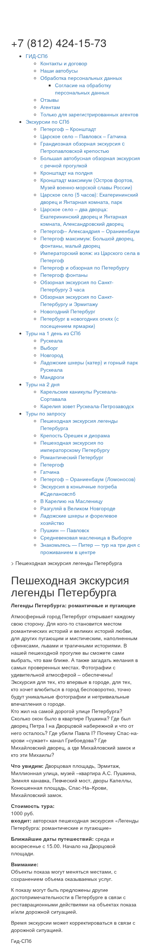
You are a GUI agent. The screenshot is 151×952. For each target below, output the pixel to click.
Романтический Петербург (71, 457)
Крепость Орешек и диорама (75, 435)
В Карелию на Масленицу (71, 500)
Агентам (50, 107)
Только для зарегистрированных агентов (89, 114)
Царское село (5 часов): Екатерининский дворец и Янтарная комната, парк (89, 198)
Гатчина (49, 471)
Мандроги (52, 376)
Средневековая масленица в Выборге (86, 537)
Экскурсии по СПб (47, 121)
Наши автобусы (59, 70)
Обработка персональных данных (81, 77)
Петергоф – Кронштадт (68, 128)
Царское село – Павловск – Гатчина (83, 136)
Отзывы (49, 99)
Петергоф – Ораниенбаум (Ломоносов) (88, 479)
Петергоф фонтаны (64, 274)
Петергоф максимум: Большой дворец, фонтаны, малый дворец (87, 242)
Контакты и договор (63, 63)
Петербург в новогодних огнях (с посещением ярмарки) (79, 322)
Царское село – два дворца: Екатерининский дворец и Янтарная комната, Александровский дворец (83, 216)
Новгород (51, 355)
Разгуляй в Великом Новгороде (77, 508)
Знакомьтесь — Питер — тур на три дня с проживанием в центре (90, 548)
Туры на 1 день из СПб (53, 333)
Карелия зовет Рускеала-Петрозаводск (87, 406)
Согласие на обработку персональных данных (83, 88)
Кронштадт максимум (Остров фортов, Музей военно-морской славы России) (86, 183)
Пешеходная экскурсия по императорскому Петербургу (75, 446)
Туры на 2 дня (43, 384)
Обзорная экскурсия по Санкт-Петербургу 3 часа (77, 285)
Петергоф (52, 464)
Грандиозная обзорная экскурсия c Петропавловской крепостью (82, 147)
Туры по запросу (46, 413)
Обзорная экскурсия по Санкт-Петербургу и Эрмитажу (77, 300)
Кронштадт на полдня (66, 172)
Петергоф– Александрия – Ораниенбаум (90, 231)
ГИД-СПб (37, 55)
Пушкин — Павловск (64, 530)
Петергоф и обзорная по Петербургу (84, 267)
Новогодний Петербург (67, 311)
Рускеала (51, 340)
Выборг (49, 347)
